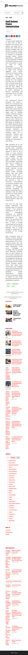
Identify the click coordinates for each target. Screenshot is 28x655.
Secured (10, 499)
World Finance (12, 520)
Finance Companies (13, 473)
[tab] (8, 457)
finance (8, 286)
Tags (18, 457)
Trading (10, 512)
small (13, 286)
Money (10, 17)
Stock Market (11, 505)
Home (7, 17)
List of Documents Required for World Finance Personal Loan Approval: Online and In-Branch (17, 424)
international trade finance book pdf (13, 581)
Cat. (8, 457)
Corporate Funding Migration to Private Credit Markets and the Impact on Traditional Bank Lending (14, 352)
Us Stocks (11, 518)
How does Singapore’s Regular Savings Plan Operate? (17, 313)
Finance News (11, 478)
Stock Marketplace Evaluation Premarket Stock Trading (16, 602)
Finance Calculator (12, 469)
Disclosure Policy (9, 532)
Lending (10, 490)
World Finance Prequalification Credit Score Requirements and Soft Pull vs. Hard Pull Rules (14, 334)
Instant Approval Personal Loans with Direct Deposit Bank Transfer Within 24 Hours (16, 394)
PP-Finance (15, 652)
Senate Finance (12, 501)
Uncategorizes (12, 514)
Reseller (10, 497)
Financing (11, 484)
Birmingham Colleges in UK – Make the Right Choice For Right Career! (17, 559)
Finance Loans (11, 475)
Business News (12, 462)
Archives (13, 457)
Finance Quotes (12, 480)
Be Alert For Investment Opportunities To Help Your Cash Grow (17, 571)
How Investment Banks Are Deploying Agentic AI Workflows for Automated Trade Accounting (14, 385)
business (8, 283)
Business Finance (12, 460)
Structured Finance (13, 510)
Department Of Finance (13, 465)
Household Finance (12, 488)
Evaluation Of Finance (16, 585)
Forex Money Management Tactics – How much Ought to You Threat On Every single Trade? (17, 613)
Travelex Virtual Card (17, 319)
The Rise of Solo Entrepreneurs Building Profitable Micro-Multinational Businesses (17, 410)
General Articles (12, 486)
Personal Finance (12, 495)
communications (15, 283)
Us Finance (11, 516)
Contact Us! (8, 530)
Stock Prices (11, 508)
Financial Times (12, 482)
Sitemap (7, 534)
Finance (10, 467)
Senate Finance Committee (14, 503)
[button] (2, 1)
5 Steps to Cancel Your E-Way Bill (17, 305)
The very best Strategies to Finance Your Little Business (16, 593)
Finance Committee (13, 471)
